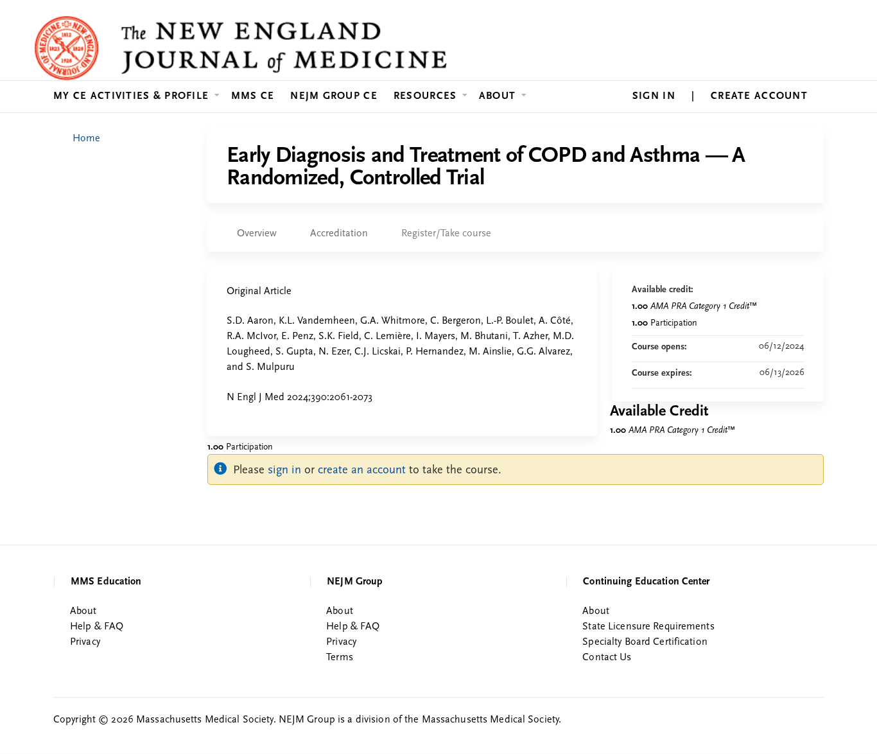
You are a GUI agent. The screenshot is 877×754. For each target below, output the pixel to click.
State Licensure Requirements (648, 627)
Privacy (85, 642)
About (497, 96)
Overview (257, 234)
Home (86, 139)
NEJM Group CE (334, 96)
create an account (362, 470)
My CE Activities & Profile (131, 96)
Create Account (759, 96)
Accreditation (339, 234)
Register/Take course (446, 234)
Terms (339, 658)
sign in (284, 470)
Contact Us (606, 658)
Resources (425, 96)
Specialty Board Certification (644, 642)
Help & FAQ (96, 627)
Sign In (653, 96)
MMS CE (253, 96)
